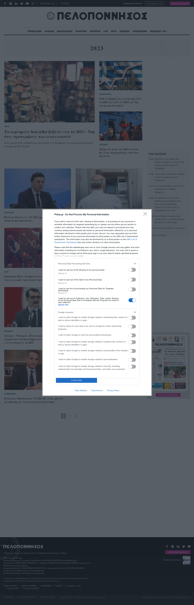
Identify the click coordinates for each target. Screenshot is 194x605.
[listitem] (97, 263)
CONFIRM (76, 380)
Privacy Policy (113, 390)
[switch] (132, 270)
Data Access (97, 390)
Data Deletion (81, 390)
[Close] (146, 214)
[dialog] (97, 302)
